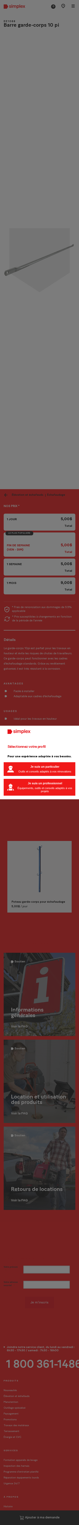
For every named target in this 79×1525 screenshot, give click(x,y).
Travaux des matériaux (16, 1425)
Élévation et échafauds (27, 495)
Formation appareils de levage (20, 1460)
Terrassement (11, 1431)
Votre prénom (11, 1267)
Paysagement (11, 1413)
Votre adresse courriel (11, 1283)
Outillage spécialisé (14, 1408)
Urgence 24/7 (12, 1483)
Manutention (11, 1402)
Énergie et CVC (12, 1437)
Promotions (10, 1419)
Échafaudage (56, 495)
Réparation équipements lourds (21, 1477)
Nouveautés (10, 1390)
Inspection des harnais (16, 1466)
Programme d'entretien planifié (21, 1472)
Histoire (8, 1506)
